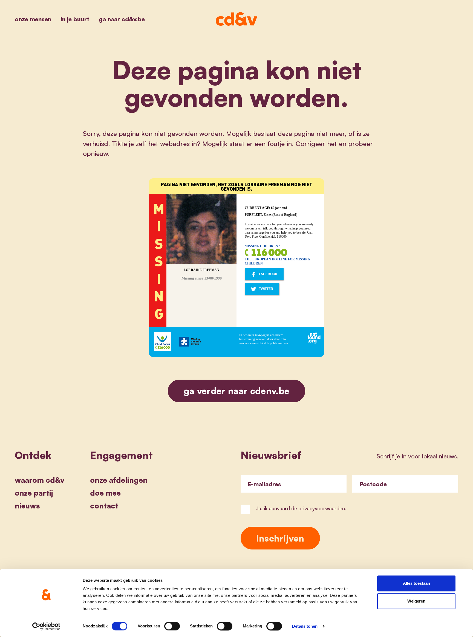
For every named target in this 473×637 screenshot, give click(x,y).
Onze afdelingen (119, 480)
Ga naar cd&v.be (122, 19)
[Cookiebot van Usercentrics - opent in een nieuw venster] (46, 626)
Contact (104, 505)
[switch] (172, 626)
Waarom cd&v (39, 480)
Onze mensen (33, 19)
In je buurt (74, 19)
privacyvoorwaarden (321, 508)
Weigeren (416, 601)
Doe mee (105, 493)
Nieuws (27, 505)
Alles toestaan (416, 583)
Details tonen (305, 626)
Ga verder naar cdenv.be (237, 390)
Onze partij (34, 493)
